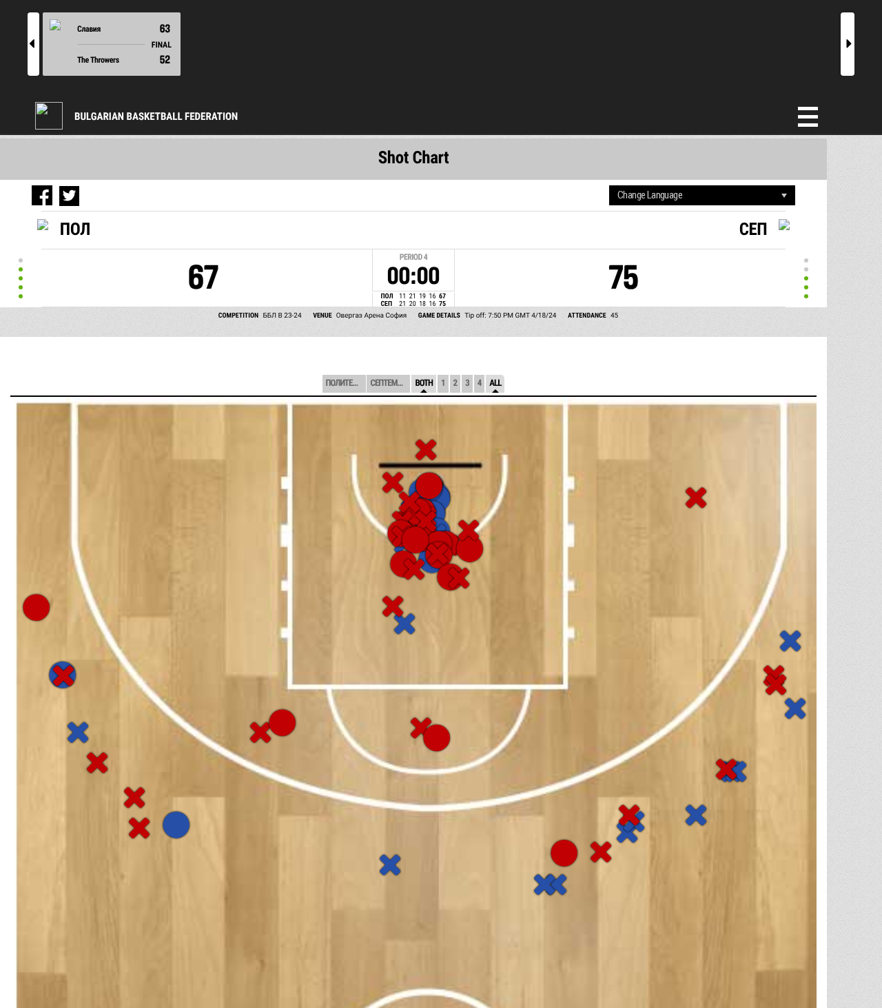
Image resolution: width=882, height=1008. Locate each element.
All (495, 383)
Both (424, 383)
